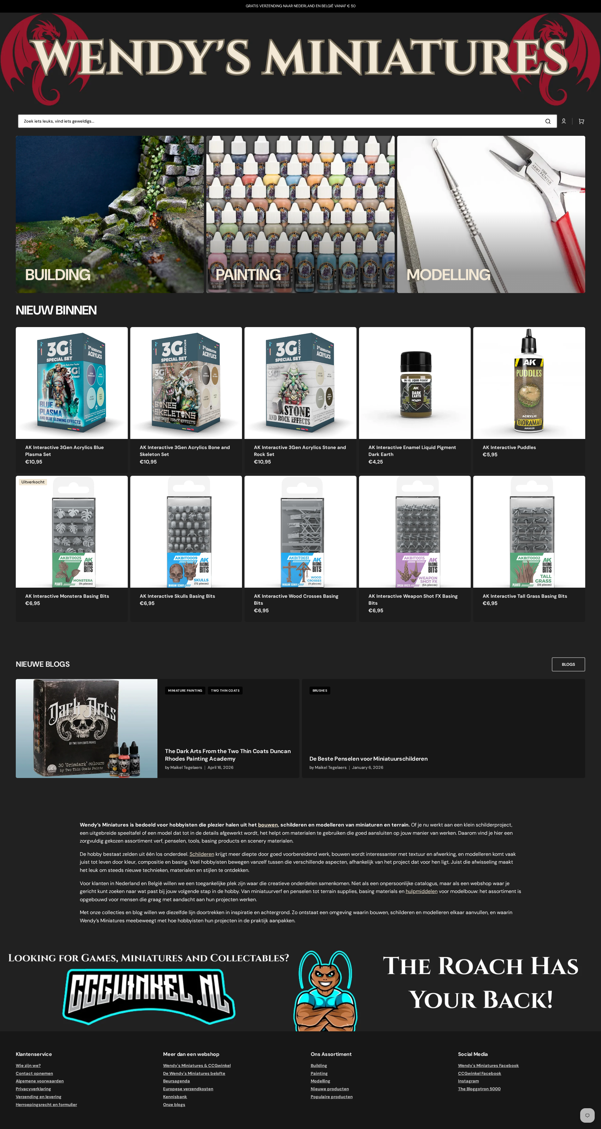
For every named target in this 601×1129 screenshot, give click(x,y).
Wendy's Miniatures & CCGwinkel (197, 1065)
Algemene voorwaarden (40, 1081)
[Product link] (72, 400)
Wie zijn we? (28, 1065)
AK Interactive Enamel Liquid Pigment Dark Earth (412, 451)
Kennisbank (175, 1096)
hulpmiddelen (422, 891)
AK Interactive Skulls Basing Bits (177, 596)
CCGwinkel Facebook (479, 1073)
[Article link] (157, 728)
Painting (319, 1073)
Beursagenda (176, 1081)
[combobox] (287, 121)
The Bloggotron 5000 (479, 1089)
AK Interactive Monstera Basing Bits (67, 596)
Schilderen (202, 854)
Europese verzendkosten (188, 1089)
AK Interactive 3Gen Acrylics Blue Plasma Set (64, 451)
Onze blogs (174, 1104)
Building (319, 1065)
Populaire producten (332, 1096)
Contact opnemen (34, 1073)
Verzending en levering (39, 1096)
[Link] (110, 214)
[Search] (549, 121)
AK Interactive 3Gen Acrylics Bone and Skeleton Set (185, 451)
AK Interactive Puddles (509, 447)
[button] (580, 121)
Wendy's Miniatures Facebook (488, 1065)
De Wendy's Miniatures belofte (194, 1073)
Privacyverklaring (33, 1089)
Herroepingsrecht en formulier (46, 1104)
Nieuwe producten (330, 1089)
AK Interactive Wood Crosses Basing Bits (296, 600)
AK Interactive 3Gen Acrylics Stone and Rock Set (300, 451)
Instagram (468, 1081)
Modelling (320, 1081)
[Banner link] (300, 60)
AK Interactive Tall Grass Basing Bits (525, 596)
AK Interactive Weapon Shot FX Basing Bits (413, 600)
